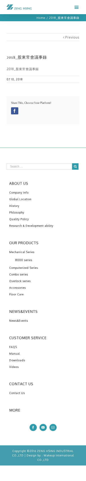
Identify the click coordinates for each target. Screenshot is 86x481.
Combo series (18, 274)
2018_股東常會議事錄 (23, 69)
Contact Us (17, 393)
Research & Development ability (31, 225)
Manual (14, 353)
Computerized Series (23, 267)
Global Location (20, 199)
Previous (72, 37)
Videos (14, 367)
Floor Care (16, 294)
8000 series (23, 260)
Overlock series (20, 281)
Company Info (19, 192)
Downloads (17, 360)
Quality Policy (19, 219)
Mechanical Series (21, 252)
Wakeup (49, 455)
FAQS (13, 347)
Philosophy (16, 212)
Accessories (17, 287)
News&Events (18, 320)
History (14, 206)
